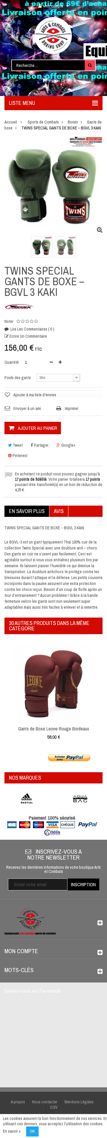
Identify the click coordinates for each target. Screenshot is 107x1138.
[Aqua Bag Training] (80, 798)
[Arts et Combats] (53, 35)
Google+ (67, 445)
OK (32, 1131)
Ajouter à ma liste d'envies (34, 395)
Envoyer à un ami (27, 408)
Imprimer (71, 408)
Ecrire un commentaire (28, 336)
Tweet (17, 445)
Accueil (10, 122)
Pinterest (19, 455)
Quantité (11, 362)
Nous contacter (44, 1102)
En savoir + (12, 1131)
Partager (40, 445)
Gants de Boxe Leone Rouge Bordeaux (53, 728)
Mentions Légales (79, 1102)
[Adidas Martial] (26, 798)
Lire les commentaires (32, 329)
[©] (41, 246)
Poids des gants (18, 377)
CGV (54, 1107)
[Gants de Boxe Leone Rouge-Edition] (53, 682)
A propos (18, 1102)
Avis (59, 511)
